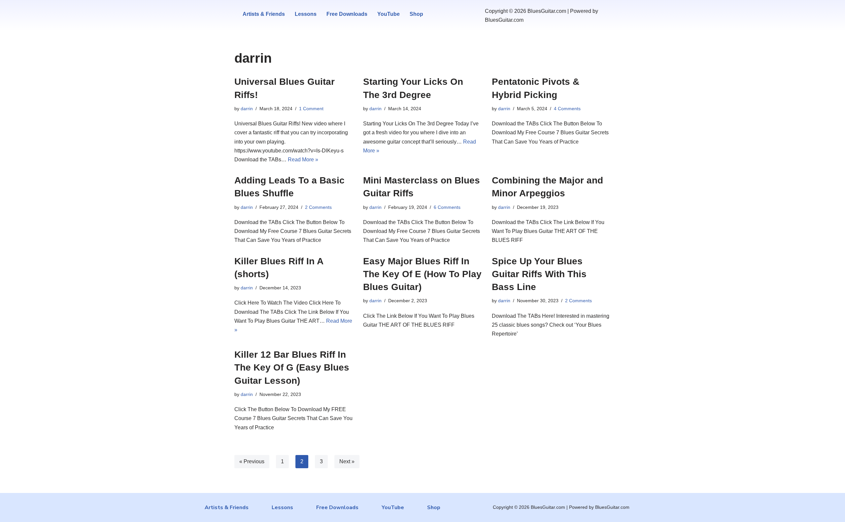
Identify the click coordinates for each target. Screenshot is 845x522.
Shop (416, 14)
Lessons (306, 14)
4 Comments (567, 108)
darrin (247, 108)
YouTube (388, 14)
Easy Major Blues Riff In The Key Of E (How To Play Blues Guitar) (422, 274)
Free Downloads (346, 14)
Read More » (303, 159)
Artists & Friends (264, 14)
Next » (347, 461)
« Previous (251, 461)
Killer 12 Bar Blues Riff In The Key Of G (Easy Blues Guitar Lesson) (291, 367)
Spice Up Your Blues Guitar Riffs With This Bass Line (539, 274)
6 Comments (447, 207)
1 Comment (311, 108)
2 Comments (318, 207)
